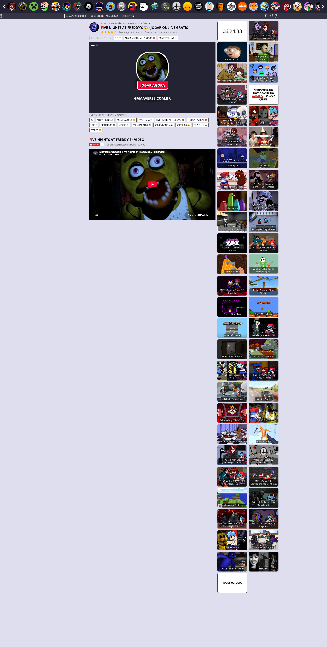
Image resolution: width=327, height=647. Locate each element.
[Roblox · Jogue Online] (88, 6)
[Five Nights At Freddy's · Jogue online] (152, 68)
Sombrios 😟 (183, 125)
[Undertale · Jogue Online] (143, 6)
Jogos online (97, 16)
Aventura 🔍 (146, 120)
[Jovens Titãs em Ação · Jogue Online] (319, 6)
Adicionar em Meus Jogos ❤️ (140, 38)
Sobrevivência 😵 (164, 125)
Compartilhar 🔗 (168, 38)
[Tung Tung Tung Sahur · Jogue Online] (220, 6)
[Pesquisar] (133, 16)
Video (118, 38)
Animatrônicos (105, 120)
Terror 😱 (96, 130)
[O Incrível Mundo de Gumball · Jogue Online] (165, 6)
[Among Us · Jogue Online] (132, 6)
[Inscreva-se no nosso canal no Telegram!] (271, 17)
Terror (126, 23)
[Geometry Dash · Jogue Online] (187, 6)
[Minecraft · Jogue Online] (33, 6)
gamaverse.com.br (76, 16)
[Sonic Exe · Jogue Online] (99, 6)
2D (92, 120)
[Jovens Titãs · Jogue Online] (308, 6)
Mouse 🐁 (124, 125)
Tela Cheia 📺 (200, 125)
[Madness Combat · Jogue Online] (176, 6)
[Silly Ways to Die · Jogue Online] (110, 6)
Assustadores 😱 (126, 120)
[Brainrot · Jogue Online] (231, 6)
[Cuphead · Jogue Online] (55, 6)
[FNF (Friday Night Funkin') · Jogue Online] (11, 6)
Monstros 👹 (108, 125)
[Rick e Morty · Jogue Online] (121, 6)
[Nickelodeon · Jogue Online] (242, 6)
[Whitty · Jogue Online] (66, 6)
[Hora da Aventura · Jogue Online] (154, 6)
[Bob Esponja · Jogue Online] (264, 6)
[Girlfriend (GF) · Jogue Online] (286, 6)
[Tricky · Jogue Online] (77, 6)
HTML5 (94, 125)
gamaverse (105, 23)
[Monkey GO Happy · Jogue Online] (253, 6)
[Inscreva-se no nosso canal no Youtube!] (266, 17)
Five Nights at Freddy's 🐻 (170, 120)
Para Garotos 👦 (142, 125)
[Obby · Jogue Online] (209, 6)
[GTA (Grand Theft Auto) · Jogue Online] (198, 6)
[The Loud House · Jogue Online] (297, 6)
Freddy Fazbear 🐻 (197, 120)
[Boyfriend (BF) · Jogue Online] (275, 6)
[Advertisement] (68, 60)
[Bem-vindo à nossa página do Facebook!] (276, 17)
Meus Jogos (112, 16)
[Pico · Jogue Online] (44, 6)
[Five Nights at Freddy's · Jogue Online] (22, 6)
